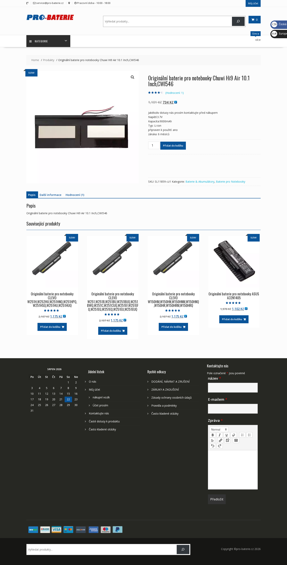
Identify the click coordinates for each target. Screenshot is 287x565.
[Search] (238, 21)
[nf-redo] (220, 446)
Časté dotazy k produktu (104, 421)
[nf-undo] (212, 446)
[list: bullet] (249, 435)
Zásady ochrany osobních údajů (171, 397)
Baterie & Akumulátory (199, 181)
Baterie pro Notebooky (230, 181)
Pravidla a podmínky (164, 405)
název (214, 378)
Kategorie (41, 41)
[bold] (212, 435)
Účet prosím (100, 405)
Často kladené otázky (102, 429)
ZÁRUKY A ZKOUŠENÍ (165, 389)
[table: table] (236, 440)
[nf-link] (220, 440)
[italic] (220, 435)
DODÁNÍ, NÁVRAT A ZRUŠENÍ (170, 381)
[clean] (234, 435)
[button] (132, 77)
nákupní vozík (101, 397)
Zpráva (215, 420)
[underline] (227, 435)
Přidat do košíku (173, 145)
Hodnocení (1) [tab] (75, 195)
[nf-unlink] (227, 440)
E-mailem (217, 399)
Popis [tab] (31, 195)
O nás (92, 381)
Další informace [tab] (50, 195)
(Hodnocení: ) (174, 93)
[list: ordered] (242, 435)
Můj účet (253, 3)
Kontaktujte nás (99, 413)
